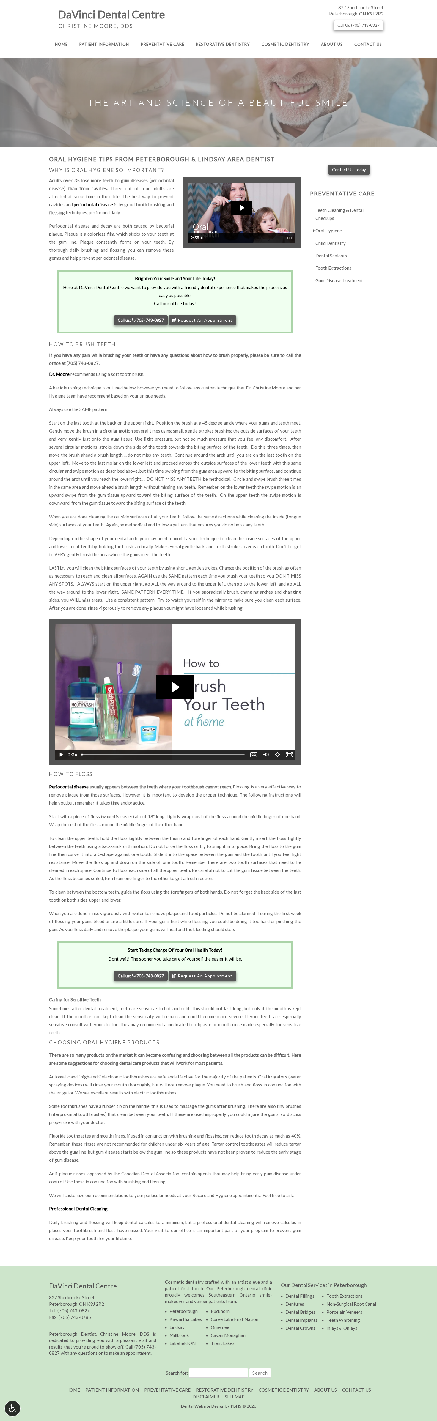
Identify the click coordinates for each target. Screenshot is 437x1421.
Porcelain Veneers (344, 1312)
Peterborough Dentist (72, 1334)
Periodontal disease (69, 786)
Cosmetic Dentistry (285, 44)
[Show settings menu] (278, 755)
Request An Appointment (204, 320)
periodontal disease (93, 204)
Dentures (294, 1304)
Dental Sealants (331, 255)
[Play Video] (61, 755)
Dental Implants (301, 1320)
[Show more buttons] (289, 238)
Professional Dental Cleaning (78, 1208)
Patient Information (104, 44)
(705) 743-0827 (83, 363)
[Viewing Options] (12, 1409)
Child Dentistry (330, 243)
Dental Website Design (202, 1406)
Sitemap (235, 1396)
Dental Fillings (300, 1296)
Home (61, 44)
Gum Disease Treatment (339, 280)
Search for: (177, 1373)
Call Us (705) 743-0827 (358, 25)
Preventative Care (162, 44)
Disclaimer (205, 1396)
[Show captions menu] (254, 755)
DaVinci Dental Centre (111, 14)
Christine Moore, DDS (95, 26)
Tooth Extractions (333, 268)
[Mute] (266, 755)
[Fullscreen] (289, 755)
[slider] (241, 238)
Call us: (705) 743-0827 (141, 320)
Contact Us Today (349, 169)
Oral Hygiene (328, 230)
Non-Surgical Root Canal (351, 1304)
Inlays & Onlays (341, 1328)
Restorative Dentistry (223, 44)
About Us (332, 44)
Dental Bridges (300, 1312)
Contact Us (368, 44)
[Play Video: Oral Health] (241, 208)
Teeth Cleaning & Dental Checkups (339, 214)
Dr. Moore (59, 374)
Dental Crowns (300, 1328)
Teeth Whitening (343, 1320)
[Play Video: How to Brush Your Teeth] (175, 687)
